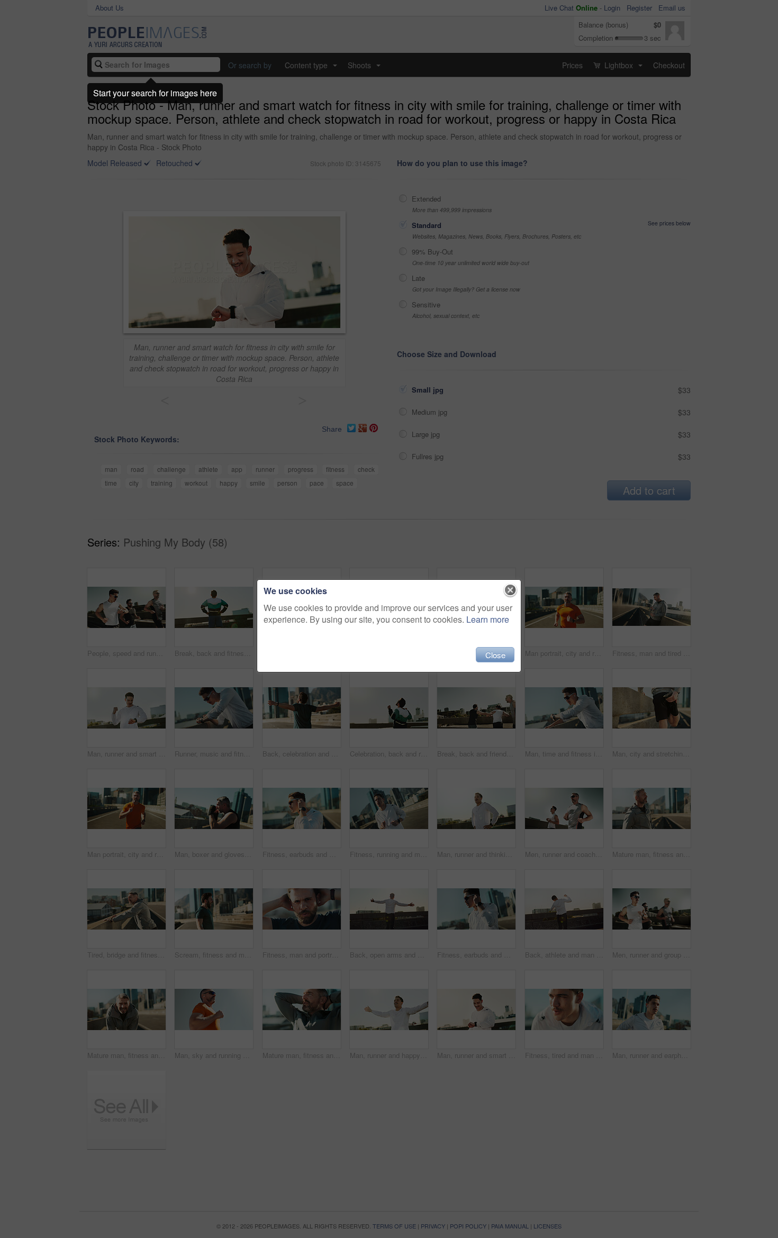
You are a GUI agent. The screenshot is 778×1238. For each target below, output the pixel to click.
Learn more (487, 619)
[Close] (510, 590)
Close (495, 654)
